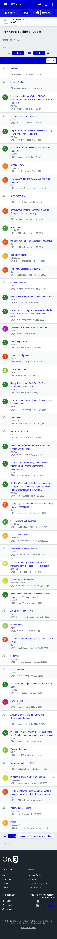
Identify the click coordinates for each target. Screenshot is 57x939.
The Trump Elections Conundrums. (26, 268)
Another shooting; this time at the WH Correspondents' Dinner (27, 716)
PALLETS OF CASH (19, 431)
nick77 (12, 71)
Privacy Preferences (28, 927)
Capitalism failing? (18, 254)
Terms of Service (34, 888)
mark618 (13, 106)
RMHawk (13, 185)
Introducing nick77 (18, 341)
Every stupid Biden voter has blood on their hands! (32, 296)
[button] (6, 4)
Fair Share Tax (16, 700)
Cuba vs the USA (17, 196)
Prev (19, 53)
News (25, 12)
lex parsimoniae (16, 780)
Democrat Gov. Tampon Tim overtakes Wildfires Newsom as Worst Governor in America (32, 312)
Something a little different (22, 579)
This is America (17, 669)
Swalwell (14, 68)
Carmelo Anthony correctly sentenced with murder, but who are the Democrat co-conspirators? (29, 466)
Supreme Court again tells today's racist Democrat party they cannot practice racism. (30, 564)
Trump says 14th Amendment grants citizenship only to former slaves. (32, 505)
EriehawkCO (15, 258)
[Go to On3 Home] (10, 861)
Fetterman (14, 655)
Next (38, 53)
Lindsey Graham (17, 82)
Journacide (15, 417)
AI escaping (15, 227)
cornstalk (24, 261)
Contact (5, 888)
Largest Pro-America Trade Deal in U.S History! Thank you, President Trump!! (31, 132)
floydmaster (15, 168)
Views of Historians (19, 749)
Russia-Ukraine (17, 165)
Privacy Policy (33, 879)
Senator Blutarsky (17, 582)
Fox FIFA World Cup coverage (23, 520)
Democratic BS (17, 624)
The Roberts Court (18, 369)
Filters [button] (50, 60)
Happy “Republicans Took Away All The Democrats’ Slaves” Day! (27, 385)
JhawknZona (23, 188)
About (4, 875)
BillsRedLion (23, 275)
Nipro (12, 627)
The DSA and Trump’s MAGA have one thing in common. (31, 180)
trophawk (13, 358)
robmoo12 (14, 569)
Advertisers (6, 879)
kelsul (12, 330)
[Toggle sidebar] (53, 4)
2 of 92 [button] (28, 53)
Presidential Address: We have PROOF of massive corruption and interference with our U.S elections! (32, 99)
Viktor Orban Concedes (20, 807)
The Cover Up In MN (19, 534)
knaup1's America (18, 282)
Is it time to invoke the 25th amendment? (28, 776)
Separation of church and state (24, 116)
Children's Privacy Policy (37, 883)
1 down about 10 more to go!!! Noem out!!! (28, 327)
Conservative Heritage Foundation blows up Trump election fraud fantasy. (29, 211)
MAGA (13, 821)
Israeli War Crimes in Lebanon (23, 548)
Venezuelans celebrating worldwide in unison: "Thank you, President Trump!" (30, 595)
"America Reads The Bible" (22, 763)
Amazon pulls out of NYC (21, 610)
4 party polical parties (19, 355)
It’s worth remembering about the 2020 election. (31, 241)
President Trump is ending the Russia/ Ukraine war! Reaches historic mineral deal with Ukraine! (31, 733)
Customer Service (34, 875)
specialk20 (14, 230)
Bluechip (21, 219)
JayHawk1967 (15, 704)
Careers (5, 883)
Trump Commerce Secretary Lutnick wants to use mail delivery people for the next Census (30, 792)
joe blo (22, 88)
